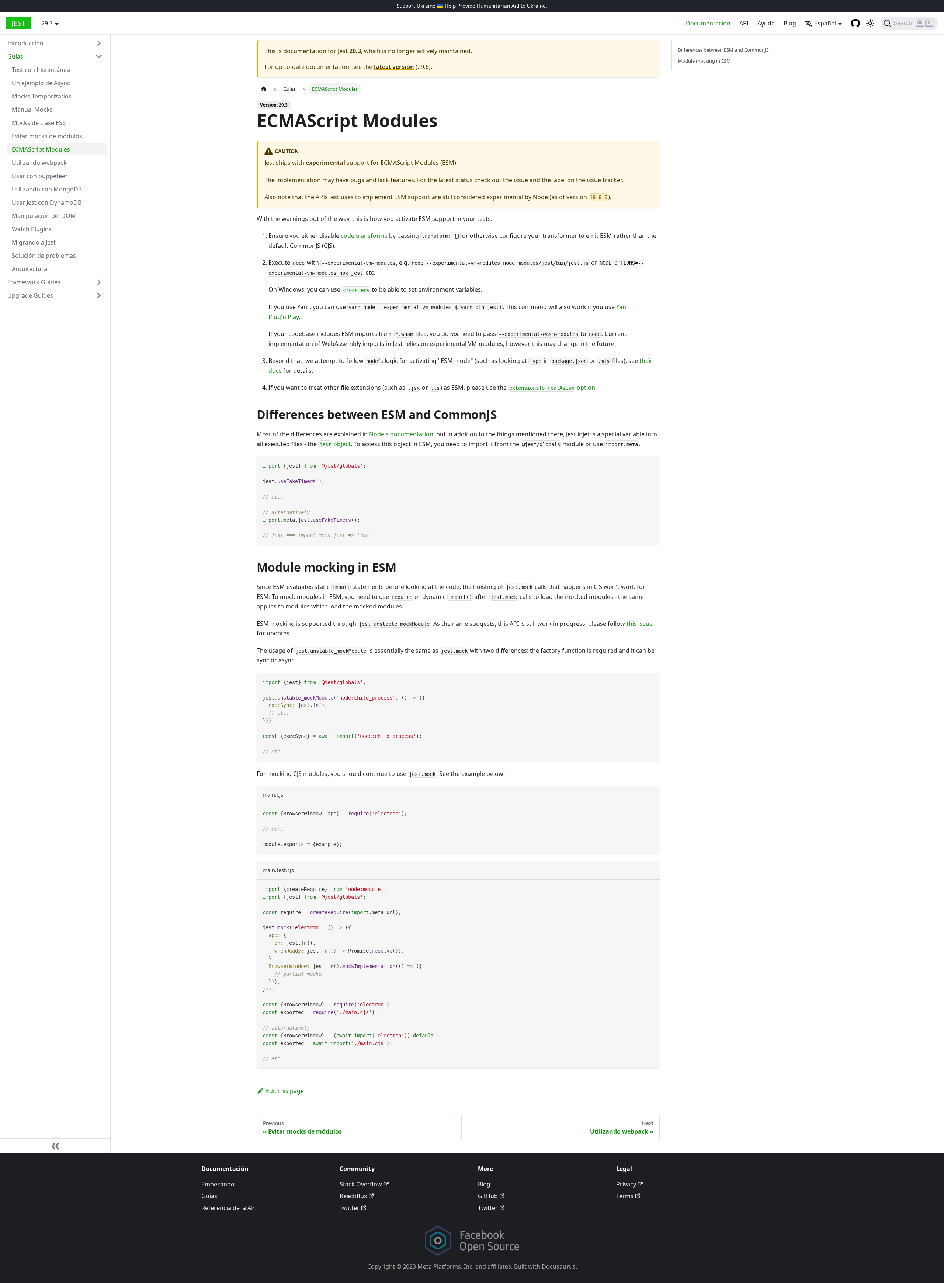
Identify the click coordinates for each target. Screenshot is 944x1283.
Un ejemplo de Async (41, 83)
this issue (640, 624)
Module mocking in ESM (704, 61)
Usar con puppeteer (40, 176)
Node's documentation (401, 434)
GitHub (488, 1196)
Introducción (25, 43)
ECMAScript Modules (41, 149)
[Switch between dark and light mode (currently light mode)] (870, 23)
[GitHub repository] (855, 23)
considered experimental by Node (501, 197)
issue (521, 180)
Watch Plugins (32, 229)
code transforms (364, 236)
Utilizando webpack (39, 163)
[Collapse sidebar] (55, 1145)
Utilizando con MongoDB (47, 189)
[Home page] (264, 89)
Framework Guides (33, 282)
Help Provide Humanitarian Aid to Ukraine (495, 5)
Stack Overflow (361, 1184)
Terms (625, 1196)
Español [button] (825, 23)
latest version (394, 67)
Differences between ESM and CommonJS (723, 49)
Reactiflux (353, 1196)
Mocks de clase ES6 (39, 123)
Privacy (626, 1184)
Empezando (218, 1184)
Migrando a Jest (34, 242)
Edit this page (285, 1091)
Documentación (708, 23)
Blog (790, 23)
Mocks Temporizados (42, 96)
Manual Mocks (32, 109)
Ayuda (766, 23)
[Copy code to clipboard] (651, 465)
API (744, 23)
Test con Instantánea (41, 70)
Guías (15, 56)
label (559, 180)
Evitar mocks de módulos (47, 136)
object (335, 444)
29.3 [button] (47, 23)
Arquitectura (29, 269)
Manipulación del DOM (44, 216)
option (552, 388)
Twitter (350, 1208)
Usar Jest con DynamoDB (46, 202)
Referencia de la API (229, 1208)
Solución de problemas (44, 256)
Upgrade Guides (30, 295)
